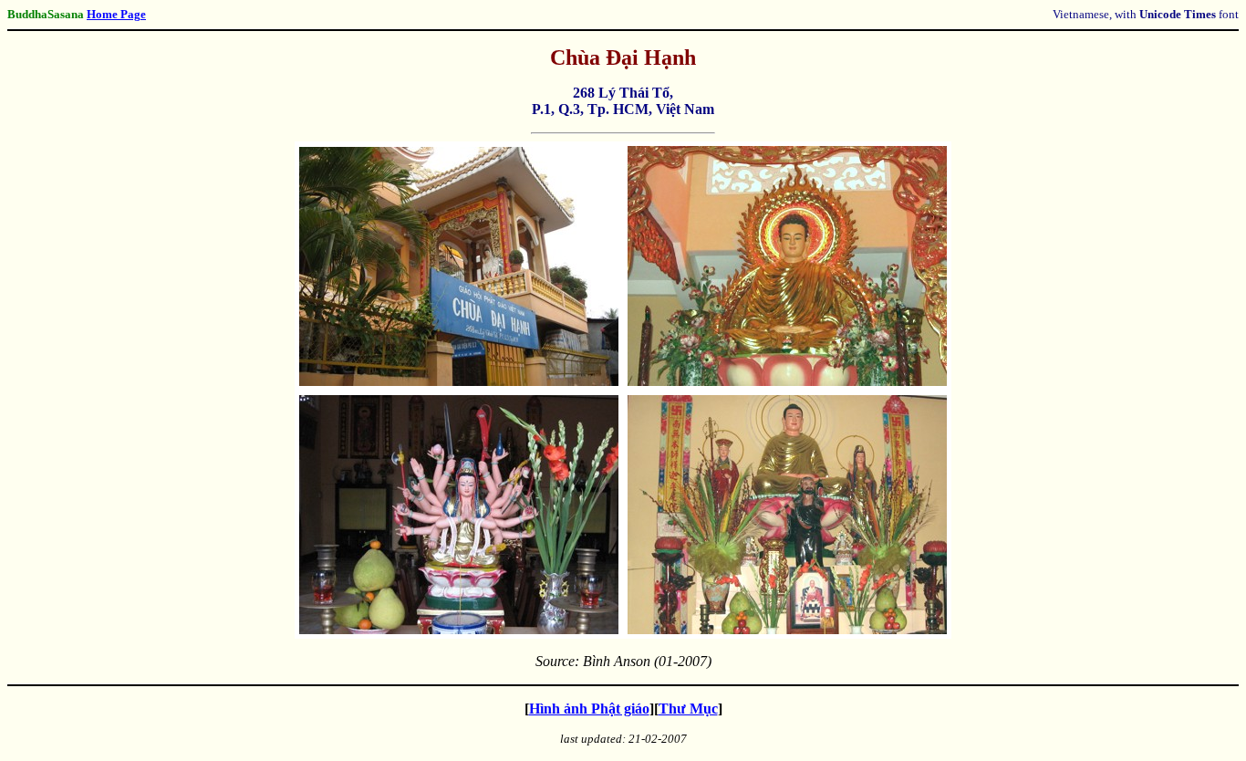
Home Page (116, 14)
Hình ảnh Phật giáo (589, 708)
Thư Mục (688, 708)
